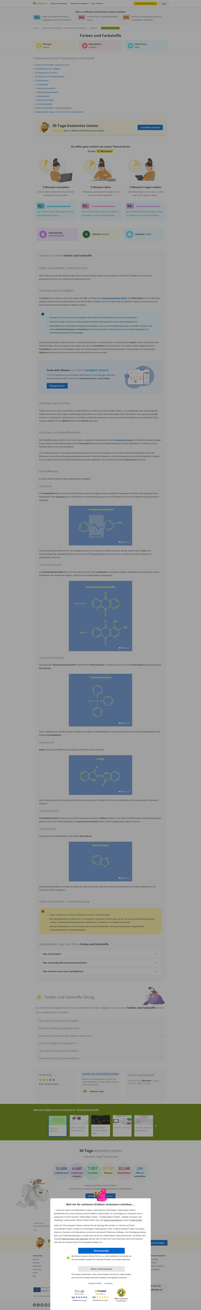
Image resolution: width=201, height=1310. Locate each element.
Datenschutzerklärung (113, 1220)
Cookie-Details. (136, 1220)
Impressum (108, 1283)
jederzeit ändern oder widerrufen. (75, 1239)
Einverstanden (101, 1250)
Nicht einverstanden (101, 1269)
